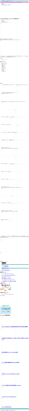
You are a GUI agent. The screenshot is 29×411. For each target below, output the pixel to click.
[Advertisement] (14, 12)
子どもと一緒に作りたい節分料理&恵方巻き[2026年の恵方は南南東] (15, 326)
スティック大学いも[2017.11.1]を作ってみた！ (9, 275)
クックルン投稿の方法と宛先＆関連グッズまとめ (11, 385)
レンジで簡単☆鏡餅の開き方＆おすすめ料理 (10, 362)
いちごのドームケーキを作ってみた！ (9, 396)
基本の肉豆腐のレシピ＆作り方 (6, 278)
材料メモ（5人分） (4, 59)
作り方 (3, 60)
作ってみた (3, 21)
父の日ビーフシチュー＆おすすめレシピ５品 (10, 373)
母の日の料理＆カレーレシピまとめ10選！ (10, 352)
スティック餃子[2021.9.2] (6, 406)
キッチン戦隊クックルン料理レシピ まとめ (10, 410)
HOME (2, 3)
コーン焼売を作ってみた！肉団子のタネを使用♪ (9, 281)
